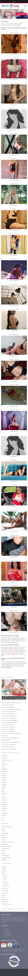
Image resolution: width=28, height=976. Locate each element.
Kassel (3, 789)
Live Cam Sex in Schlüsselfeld (8, 727)
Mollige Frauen (5, 899)
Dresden (4, 775)
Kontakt (17, 972)
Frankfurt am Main (6, 760)
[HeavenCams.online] (11, 6)
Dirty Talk (4, 871)
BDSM (4, 875)
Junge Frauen (5, 890)
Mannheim (4, 758)
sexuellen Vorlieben (11, 652)
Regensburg (4, 804)
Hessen (3, 839)
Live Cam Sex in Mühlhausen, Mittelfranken (12, 709)
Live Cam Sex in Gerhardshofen (9, 718)
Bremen (4, 835)
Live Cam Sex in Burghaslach (8, 731)
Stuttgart (4, 782)
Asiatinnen (4, 866)
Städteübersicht (7, 935)
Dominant (5, 882)
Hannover (4, 793)
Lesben (3, 897)
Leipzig (3, 773)
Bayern (3, 828)
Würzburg (4, 784)
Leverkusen (4, 800)
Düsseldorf (4, 755)
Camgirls (14, 648)
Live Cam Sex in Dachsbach (8, 713)
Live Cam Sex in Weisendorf (8, 724)
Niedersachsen (5, 844)
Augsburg (4, 802)
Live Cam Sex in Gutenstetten (9, 744)
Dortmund (4, 806)
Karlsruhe (4, 815)
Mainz (3, 766)
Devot (4, 879)
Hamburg (4, 837)
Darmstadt (4, 771)
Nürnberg (4, 780)
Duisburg (4, 786)
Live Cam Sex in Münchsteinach (9, 749)
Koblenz (4, 797)
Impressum (14, 974)
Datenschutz (22, 972)
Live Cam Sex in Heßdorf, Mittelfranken (11, 742)
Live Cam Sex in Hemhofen (8, 729)
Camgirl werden (7, 930)
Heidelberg (4, 777)
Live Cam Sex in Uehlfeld (7, 705)
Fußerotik (5, 884)
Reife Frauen (5, 902)
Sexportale (6, 931)
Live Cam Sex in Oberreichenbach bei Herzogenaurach (10, 739)
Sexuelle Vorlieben (8, 933)
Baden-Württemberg (6, 826)
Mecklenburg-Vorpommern (8, 842)
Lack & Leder (6, 886)
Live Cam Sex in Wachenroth (8, 711)
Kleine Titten (5, 893)
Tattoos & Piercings (6, 904)
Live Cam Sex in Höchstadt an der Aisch (11, 702)
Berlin (3, 831)
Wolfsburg (4, 813)
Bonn (3, 791)
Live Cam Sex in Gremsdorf (8, 707)
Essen (3, 819)
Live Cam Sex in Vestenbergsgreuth (10, 720)
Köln (3, 762)
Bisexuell (4, 868)
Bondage (5, 877)
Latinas (3, 895)
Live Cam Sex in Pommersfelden (9, 716)
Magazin (14, 1)
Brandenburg (5, 833)
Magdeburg (4, 808)
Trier (3, 817)
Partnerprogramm (7, 972)
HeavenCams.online (13, 970)
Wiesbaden (4, 769)
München (4, 764)
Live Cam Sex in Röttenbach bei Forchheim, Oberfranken (12, 734)
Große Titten (5, 888)
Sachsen (4, 853)
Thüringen (4, 859)
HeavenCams (4, 908)
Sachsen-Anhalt (5, 855)
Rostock (4, 811)
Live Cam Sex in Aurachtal (8, 746)
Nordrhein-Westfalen (6, 846)
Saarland (4, 851)
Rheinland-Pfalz (5, 848)
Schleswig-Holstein (6, 857)
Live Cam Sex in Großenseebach (9, 722)
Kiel (2, 795)
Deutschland (10, 908)
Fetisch (3, 873)
